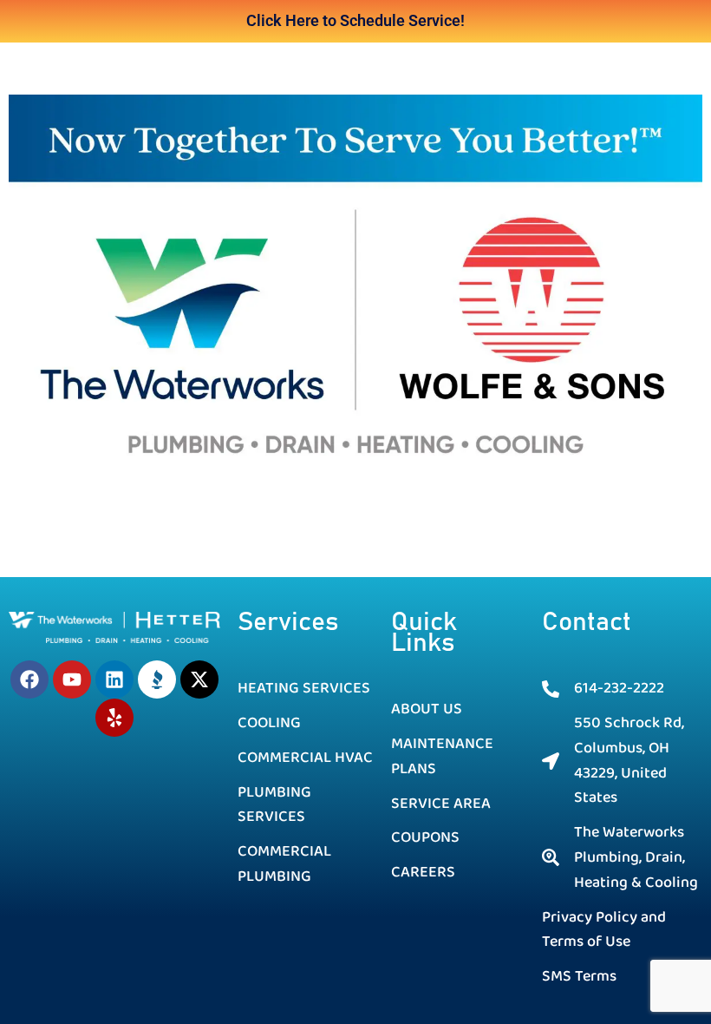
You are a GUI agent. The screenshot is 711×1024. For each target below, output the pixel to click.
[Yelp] (114, 718)
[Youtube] (72, 679)
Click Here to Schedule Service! (355, 20)
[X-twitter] (199, 679)
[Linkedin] (114, 679)
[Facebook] (29, 679)
